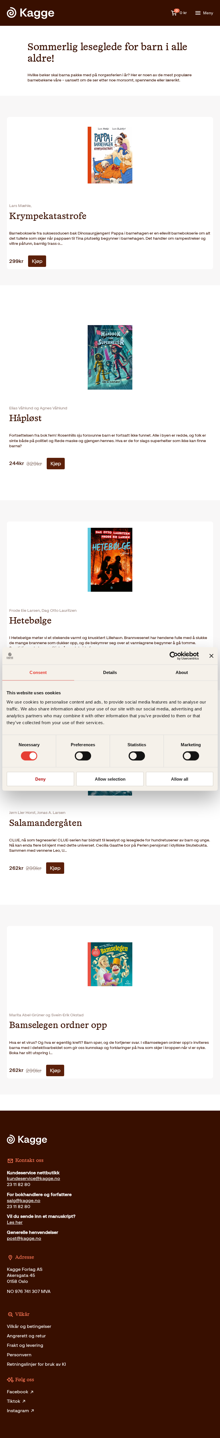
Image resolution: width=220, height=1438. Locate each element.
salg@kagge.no (23, 1200)
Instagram (18, 1410)
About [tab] (182, 672)
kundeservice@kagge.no (33, 1178)
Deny (40, 778)
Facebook (17, 1391)
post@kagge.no (24, 1238)
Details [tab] (110, 672)
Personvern (19, 1354)
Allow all (179, 778)
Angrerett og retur (26, 1336)
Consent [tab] (38, 672)
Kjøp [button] (37, 261)
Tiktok (13, 1401)
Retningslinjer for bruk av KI (36, 1364)
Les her (15, 1222)
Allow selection (110, 778)
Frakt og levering (25, 1345)
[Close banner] (211, 656)
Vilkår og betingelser (29, 1326)
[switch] (83, 756)
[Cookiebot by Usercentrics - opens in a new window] (174, 656)
